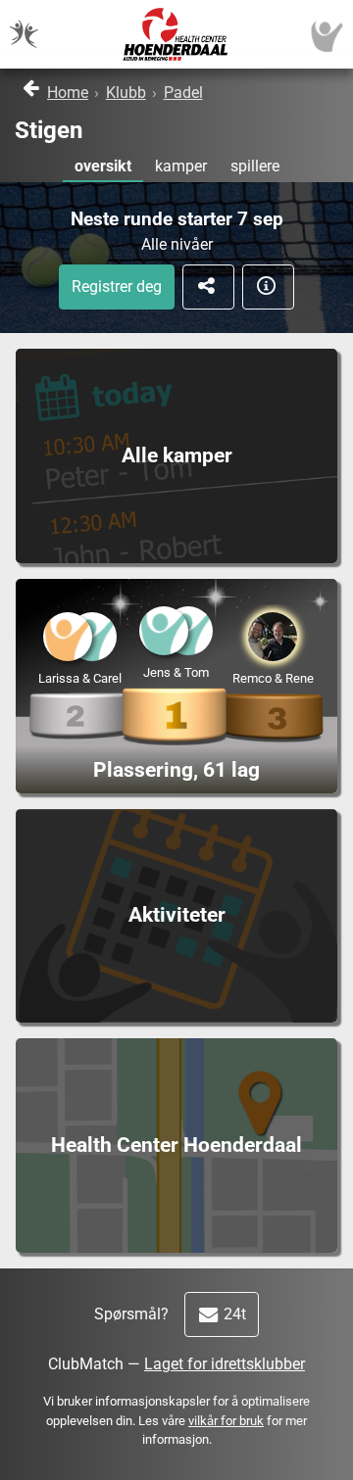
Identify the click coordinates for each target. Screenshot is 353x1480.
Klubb (126, 92)
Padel (183, 92)
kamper (181, 166)
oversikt (103, 166)
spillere (254, 166)
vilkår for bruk (226, 1420)
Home (67, 92)
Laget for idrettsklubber (224, 1364)
